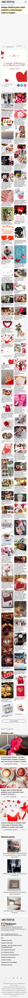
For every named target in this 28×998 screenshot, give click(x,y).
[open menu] (25, 2)
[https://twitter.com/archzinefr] (17, 978)
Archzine (9, 2)
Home (2, 5)
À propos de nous (6, 940)
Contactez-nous (6, 959)
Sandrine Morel (11, 764)
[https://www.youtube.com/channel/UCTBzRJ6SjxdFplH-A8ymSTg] (14, 978)
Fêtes (5, 5)
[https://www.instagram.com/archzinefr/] (10, 978)
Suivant (19, 46)
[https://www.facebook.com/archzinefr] (6, 978)
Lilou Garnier (10, 796)
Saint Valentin (11, 5)
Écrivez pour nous (7, 943)
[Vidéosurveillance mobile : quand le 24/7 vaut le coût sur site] (14, 872)
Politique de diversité (8, 949)
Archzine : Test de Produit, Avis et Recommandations (11, 946)
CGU (2, 938)
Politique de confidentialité (10, 954)
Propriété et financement (9, 962)
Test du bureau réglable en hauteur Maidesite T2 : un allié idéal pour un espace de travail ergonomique (15, 855)
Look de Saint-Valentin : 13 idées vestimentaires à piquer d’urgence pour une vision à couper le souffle (13, 759)
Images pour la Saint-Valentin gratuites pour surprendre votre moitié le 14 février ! (12, 792)
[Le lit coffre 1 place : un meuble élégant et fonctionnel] (14, 909)
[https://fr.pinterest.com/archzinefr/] (21, 978)
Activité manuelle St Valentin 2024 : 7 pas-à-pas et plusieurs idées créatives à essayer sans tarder (13, 825)
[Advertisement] (14, 29)
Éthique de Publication (8, 957)
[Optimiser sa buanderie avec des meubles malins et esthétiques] (14, 890)
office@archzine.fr (18, 935)
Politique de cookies (7, 952)
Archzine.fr (9, 920)
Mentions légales (6, 965)
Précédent (10, 47)
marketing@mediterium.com (11, 934)
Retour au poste (8, 85)
